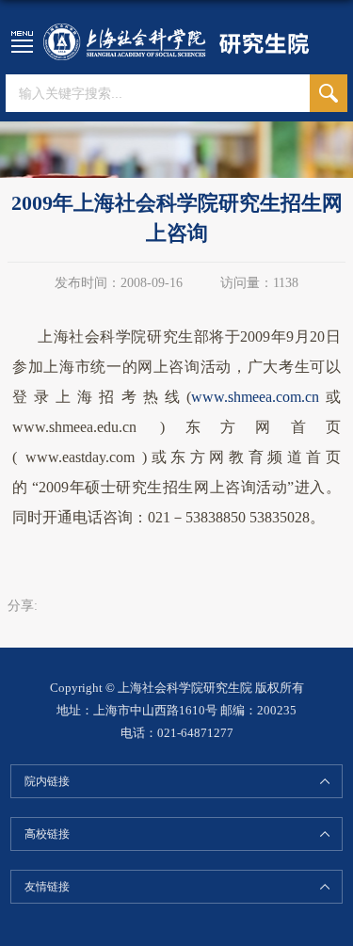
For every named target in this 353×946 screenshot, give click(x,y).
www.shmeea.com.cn (255, 397)
